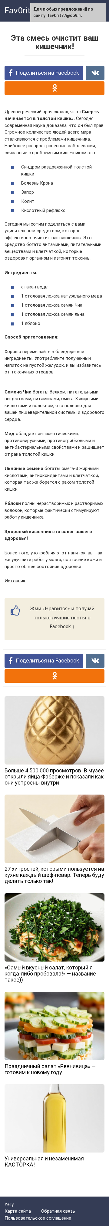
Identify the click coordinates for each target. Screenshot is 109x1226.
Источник (15, 581)
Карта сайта (18, 1211)
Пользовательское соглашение (38, 1218)
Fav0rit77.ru (27, 10)
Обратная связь (58, 1211)
